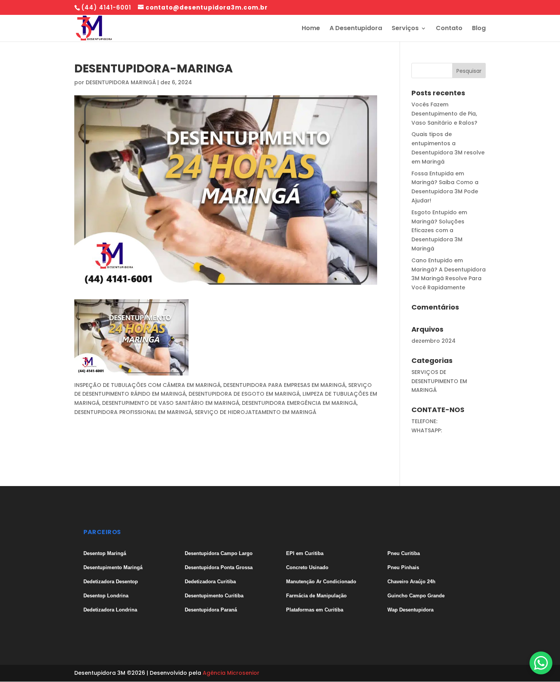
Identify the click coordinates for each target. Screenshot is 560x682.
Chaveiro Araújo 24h (411, 581)
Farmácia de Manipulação (316, 596)
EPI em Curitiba (304, 553)
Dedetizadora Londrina (110, 610)
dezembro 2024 (433, 341)
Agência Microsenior (231, 673)
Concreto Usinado (307, 567)
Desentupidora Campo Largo (219, 553)
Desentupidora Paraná (211, 610)
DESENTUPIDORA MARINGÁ (121, 82)
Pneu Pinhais (403, 567)
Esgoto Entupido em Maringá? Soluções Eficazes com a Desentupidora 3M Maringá (439, 230)
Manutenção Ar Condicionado (321, 581)
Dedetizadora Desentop (110, 581)
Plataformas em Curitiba (314, 610)
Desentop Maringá (104, 553)
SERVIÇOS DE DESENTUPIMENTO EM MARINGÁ (439, 381)
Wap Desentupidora (410, 610)
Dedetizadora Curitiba (210, 581)
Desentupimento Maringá (112, 567)
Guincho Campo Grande (416, 596)
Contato (449, 29)
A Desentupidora (356, 29)
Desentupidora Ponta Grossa (219, 567)
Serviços (405, 29)
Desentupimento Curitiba (214, 596)
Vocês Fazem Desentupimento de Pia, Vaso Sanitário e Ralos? (444, 114)
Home (311, 29)
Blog (479, 29)
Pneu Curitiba (403, 553)
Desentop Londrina (105, 596)
